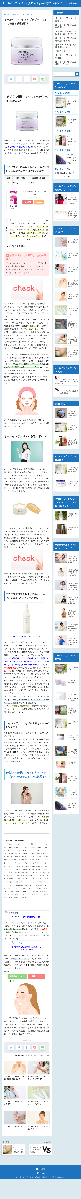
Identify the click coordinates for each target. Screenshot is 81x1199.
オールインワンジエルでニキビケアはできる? (73, 340)
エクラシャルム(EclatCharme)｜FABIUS (73, 697)
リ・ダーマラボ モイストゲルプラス (73, 805)
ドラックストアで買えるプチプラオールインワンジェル (73, 325)
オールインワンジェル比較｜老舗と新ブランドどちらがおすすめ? (66, 381)
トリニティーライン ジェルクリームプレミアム (73, 711)
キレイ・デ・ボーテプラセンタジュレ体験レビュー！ (73, 442)
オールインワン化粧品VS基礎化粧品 (69, 392)
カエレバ (38, 197)
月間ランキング (62, 51)
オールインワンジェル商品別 (65, 26)
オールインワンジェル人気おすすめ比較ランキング (32, 3)
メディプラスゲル (73, 723)
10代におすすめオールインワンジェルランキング (73, 559)
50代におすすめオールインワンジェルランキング (73, 614)
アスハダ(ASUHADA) (72, 681)
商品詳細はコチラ (17, 976)
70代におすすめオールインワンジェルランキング (73, 641)
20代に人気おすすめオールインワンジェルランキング (73, 573)
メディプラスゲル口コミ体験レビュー (73, 427)
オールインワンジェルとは (73, 241)
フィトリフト (72, 764)
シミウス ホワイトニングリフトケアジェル (73, 752)
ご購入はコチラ (36, 976)
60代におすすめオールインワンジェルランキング (73, 627)
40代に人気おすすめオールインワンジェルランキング (73, 600)
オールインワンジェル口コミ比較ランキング (65, 32)
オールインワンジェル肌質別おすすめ (65, 45)
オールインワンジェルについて (37, 1055)
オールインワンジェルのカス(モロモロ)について (73, 284)
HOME (41, 1169)
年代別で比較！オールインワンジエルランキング (72, 214)
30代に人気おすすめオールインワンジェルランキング (73, 586)
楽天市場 (28, 202)
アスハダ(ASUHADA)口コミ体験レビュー (73, 414)
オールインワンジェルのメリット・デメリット (73, 311)
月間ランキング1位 (73, 515)
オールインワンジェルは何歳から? (73, 296)
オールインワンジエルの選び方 (73, 255)
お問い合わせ (73, 3)
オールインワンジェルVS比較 (65, 56)
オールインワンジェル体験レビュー (65, 63)
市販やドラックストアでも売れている (73, 483)
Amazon (39, 202)
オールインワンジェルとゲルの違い (73, 269)
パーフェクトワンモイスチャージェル (73, 737)
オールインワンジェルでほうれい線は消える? (73, 353)
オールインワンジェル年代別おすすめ (65, 39)
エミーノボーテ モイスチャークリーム (73, 792)
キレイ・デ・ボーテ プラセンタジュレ (73, 778)
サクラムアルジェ (73, 668)
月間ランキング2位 (73, 528)
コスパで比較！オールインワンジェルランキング (72, 200)
